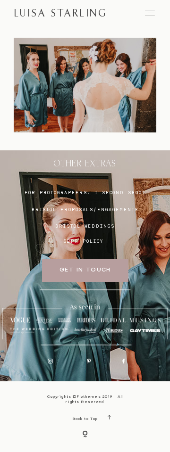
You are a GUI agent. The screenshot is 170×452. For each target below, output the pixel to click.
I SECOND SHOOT (120, 192)
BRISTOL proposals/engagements (85, 209)
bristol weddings (85, 226)
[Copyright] (85, 435)
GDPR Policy (83, 241)
